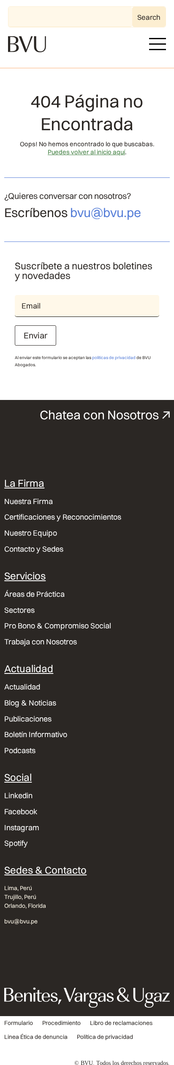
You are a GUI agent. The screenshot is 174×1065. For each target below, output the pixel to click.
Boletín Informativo (35, 734)
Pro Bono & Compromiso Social (57, 625)
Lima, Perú (18, 888)
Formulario (18, 1023)
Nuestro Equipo (30, 533)
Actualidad (22, 687)
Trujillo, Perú (20, 897)
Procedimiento (61, 1023)
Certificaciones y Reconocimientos (62, 517)
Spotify (16, 843)
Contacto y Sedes (33, 549)
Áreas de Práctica (34, 594)
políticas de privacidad (114, 357)
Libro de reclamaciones (121, 1023)
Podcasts (19, 750)
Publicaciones (28, 719)
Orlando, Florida (25, 905)
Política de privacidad (105, 1037)
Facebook (21, 811)
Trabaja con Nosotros (40, 642)
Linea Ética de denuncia (36, 1037)
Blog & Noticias (30, 703)
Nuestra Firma (28, 501)
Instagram (21, 827)
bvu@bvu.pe (105, 212)
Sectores (19, 610)
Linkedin (18, 795)
